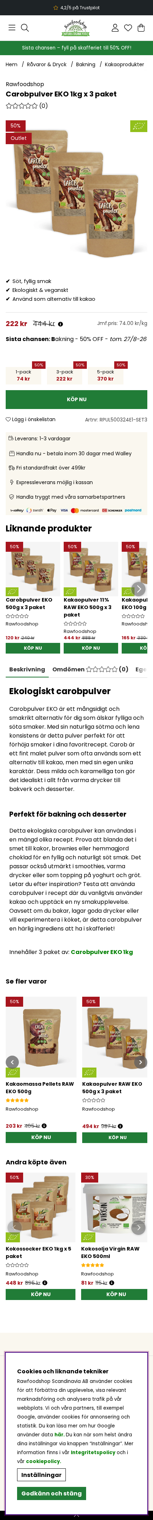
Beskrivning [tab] (27, 669)
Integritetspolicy (93, 1452)
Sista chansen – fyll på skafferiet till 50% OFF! (76, 47)
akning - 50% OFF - (76, 339)
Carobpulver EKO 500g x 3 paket (29, 603)
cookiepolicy (43, 1461)
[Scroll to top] (76, 1515)
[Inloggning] (115, 28)
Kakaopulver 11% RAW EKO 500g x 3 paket (87, 607)
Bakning (85, 64)
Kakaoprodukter (124, 64)
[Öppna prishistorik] (60, 324)
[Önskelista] (128, 28)
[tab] (90, 669)
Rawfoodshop (25, 84)
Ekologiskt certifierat (75, 8)
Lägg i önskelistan (33, 419)
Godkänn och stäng (51, 1493)
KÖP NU (33, 648)
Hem (11, 64)
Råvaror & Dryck (47, 64)
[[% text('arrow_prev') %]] (12, 1062)
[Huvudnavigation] (12, 28)
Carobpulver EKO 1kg (102, 952)
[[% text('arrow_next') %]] (140, 1062)
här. (60, 1434)
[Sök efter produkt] (25, 28)
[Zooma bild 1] (76, 191)
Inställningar (41, 1475)
